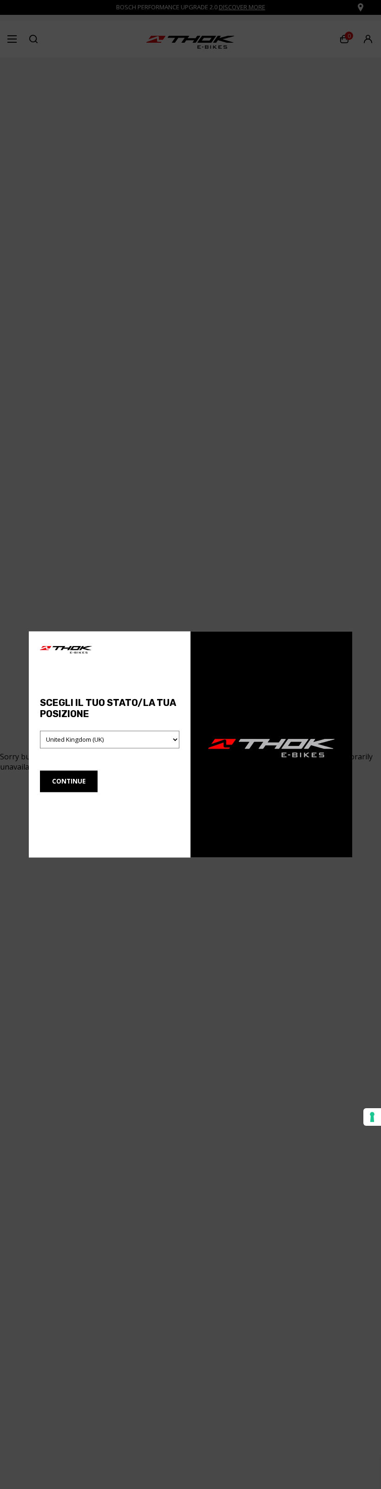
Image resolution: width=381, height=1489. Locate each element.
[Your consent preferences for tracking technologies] (372, 1117)
